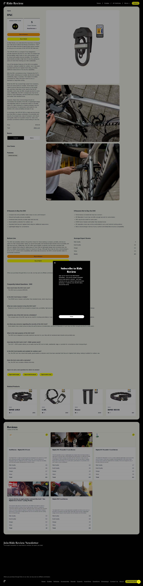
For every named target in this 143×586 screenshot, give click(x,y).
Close (71, 316)
